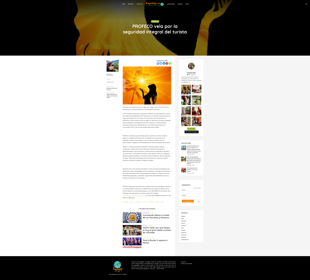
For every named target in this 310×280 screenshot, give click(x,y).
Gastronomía (171, 4)
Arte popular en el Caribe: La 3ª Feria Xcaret (192, 169)
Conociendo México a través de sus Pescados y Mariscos (156, 216)
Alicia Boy (110, 74)
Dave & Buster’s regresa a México (155, 241)
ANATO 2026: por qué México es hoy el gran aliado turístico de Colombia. (157, 230)
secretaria (138, 202)
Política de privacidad (186, 263)
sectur (144, 202)
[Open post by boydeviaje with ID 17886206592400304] (196, 121)
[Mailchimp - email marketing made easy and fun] (198, 201)
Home (123, 4)
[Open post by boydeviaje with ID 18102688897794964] (186, 121)
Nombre (184, 195)
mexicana (126, 202)
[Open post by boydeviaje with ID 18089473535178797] (186, 111)
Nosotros (183, 262)
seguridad (150, 202)
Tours (187, 4)
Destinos (130, 4)
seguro (157, 202)
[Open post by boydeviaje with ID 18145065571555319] (186, 89)
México (131, 202)
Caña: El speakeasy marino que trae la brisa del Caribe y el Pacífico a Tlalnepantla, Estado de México (194, 160)
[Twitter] (161, 63)
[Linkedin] (164, 63)
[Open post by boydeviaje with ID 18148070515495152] (196, 89)
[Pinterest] (166, 63)
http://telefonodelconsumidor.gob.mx (134, 195)
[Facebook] (158, 63)
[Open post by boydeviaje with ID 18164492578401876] (196, 111)
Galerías (180, 4)
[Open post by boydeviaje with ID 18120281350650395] (196, 100)
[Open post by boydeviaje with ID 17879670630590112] (186, 100)
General (155, 21)
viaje (162, 202)
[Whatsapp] (169, 63)
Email (184, 190)
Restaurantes (146, 238)
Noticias (139, 4)
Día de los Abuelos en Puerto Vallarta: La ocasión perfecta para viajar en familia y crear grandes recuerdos (194, 149)
